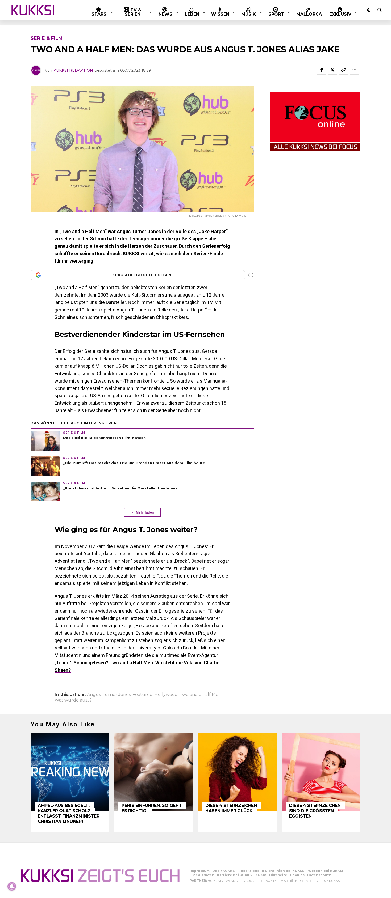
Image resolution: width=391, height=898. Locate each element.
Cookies (297, 875)
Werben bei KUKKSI (325, 871)
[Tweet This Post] (332, 70)
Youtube (92, 553)
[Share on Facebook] (321, 70)
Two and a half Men (200, 694)
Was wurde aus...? (73, 700)
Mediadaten (203, 875)
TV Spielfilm (288, 881)
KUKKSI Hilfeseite (271, 875)
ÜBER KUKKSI (224, 871)
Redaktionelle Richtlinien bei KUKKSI (271, 871)
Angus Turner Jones (109, 694)
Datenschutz (319, 875)
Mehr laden (145, 512)
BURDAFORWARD (223, 881)
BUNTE (271, 881)
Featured (142, 694)
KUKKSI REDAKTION (73, 70)
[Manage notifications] (11, 886)
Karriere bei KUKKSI (235, 875)
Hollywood (166, 694)
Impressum (200, 871)
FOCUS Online (251, 881)
